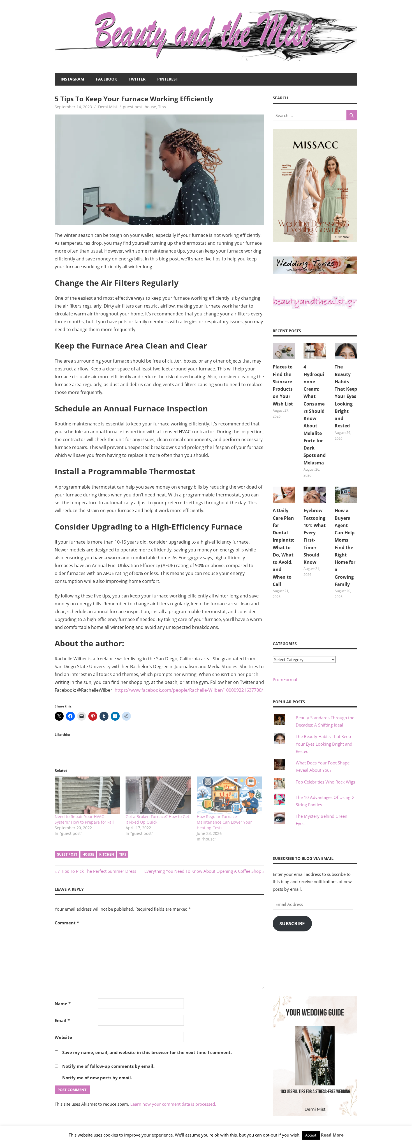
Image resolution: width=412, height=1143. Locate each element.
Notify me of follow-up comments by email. (108, 1066)
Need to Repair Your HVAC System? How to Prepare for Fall (84, 819)
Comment (67, 923)
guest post (133, 106)
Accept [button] (310, 1135)
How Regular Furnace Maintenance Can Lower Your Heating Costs (224, 822)
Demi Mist (107, 106)
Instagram (72, 79)
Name (63, 1003)
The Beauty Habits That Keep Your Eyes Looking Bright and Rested (346, 396)
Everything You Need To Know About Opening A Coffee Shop (202, 871)
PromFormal (285, 679)
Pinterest (167, 79)
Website (63, 1037)
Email (62, 1020)
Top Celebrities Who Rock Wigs (325, 782)
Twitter (137, 79)
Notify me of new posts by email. (97, 1077)
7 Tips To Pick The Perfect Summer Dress (96, 871)
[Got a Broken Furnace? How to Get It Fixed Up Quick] (158, 795)
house (150, 106)
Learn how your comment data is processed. (173, 1104)
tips (122, 854)
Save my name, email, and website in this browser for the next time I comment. (147, 1052)
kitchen (106, 854)
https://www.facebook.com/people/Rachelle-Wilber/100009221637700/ (189, 690)
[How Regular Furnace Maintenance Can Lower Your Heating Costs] (229, 795)
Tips (162, 106)
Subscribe (292, 923)
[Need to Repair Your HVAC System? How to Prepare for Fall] (87, 795)
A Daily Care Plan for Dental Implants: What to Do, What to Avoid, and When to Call (283, 547)
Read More (332, 1135)
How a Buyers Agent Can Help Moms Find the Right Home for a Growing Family (345, 547)
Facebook (106, 79)
